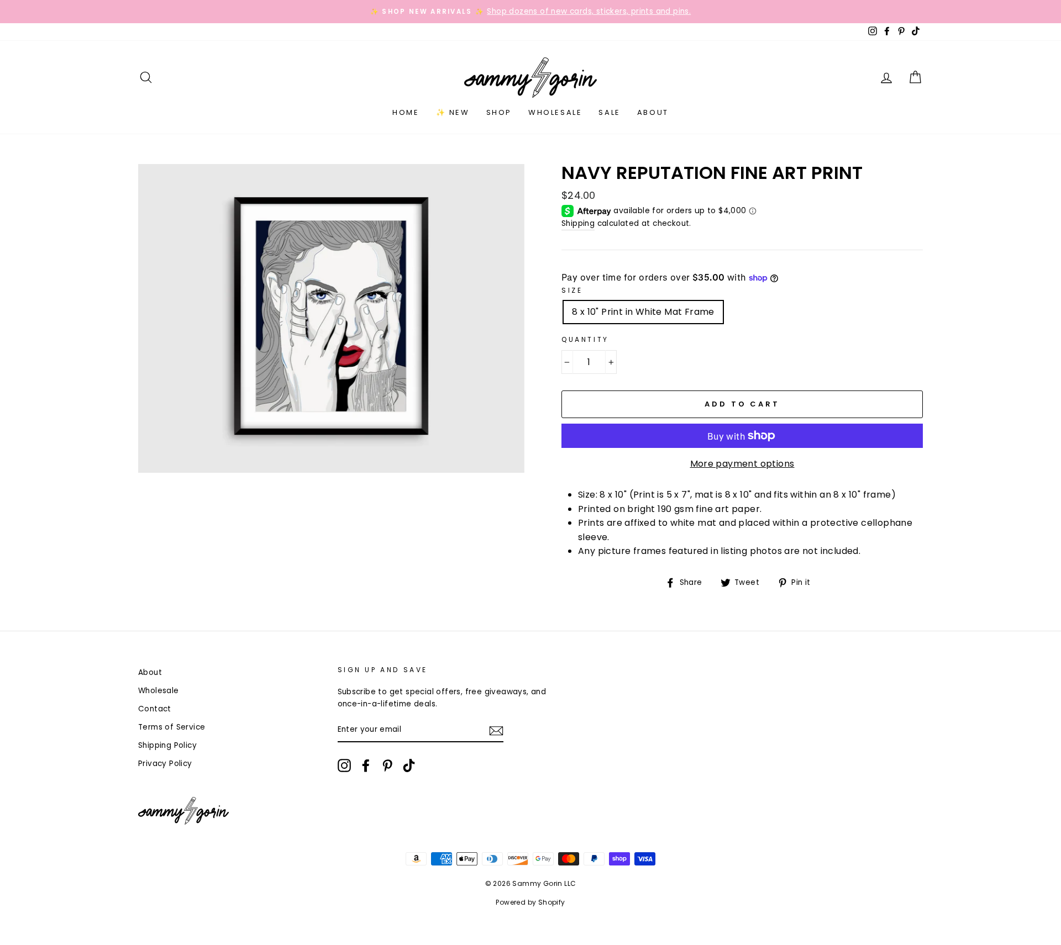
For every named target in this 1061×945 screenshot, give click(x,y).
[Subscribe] (496, 730)
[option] (530, 12)
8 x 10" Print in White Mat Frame (643, 311)
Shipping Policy (167, 745)
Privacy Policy (165, 763)
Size (571, 290)
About (653, 112)
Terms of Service (171, 727)
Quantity (585, 339)
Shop (499, 112)
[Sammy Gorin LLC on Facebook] (365, 765)
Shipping (578, 223)
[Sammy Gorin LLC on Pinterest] (387, 765)
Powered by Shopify (530, 902)
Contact (154, 709)
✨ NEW (453, 112)
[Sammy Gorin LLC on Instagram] (344, 765)
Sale (609, 112)
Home (405, 112)
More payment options (742, 463)
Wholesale (555, 112)
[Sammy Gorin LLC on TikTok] (409, 765)
